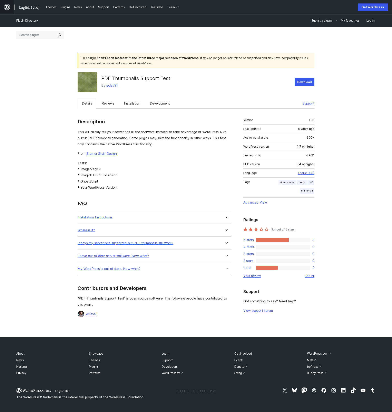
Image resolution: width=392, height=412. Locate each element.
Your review (252, 276)
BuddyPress (317, 373)
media (301, 182)
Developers (170, 366)
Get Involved (243, 353)
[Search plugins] (60, 35)
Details (87, 103)
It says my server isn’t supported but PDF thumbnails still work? (125, 243)
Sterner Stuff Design (101, 153)
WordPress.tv (172, 373)
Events (239, 360)
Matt (312, 360)
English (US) (306, 173)
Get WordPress (373, 7)
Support (308, 103)
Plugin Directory (27, 20)
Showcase (96, 353)
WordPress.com (319, 353)
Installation (132, 103)
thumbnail (307, 190)
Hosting (21, 366)
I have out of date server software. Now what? (113, 256)
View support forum (258, 310)
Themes (94, 360)
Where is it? (86, 230)
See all (309, 276)
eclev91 (112, 85)
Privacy (21, 373)
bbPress (314, 366)
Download (304, 82)
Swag (239, 373)
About (20, 353)
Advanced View (255, 202)
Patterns (94, 373)
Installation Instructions (95, 217)
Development (160, 103)
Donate (241, 366)
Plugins (94, 366)
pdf (311, 182)
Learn (165, 353)
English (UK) (62, 391)
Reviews (108, 103)
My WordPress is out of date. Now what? (109, 269)
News (20, 360)
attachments (287, 182)
